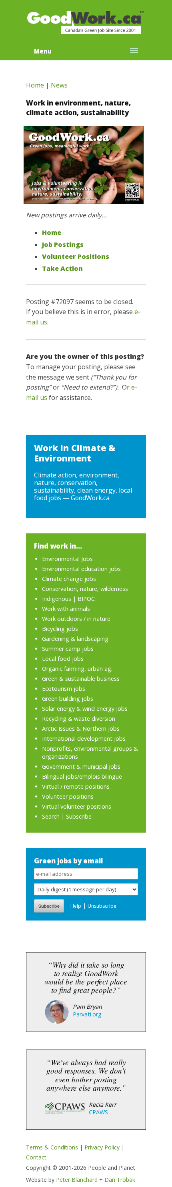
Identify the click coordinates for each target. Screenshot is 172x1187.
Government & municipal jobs (81, 766)
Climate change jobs (69, 579)
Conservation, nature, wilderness (85, 589)
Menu (43, 51)
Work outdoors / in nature (76, 618)
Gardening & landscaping (75, 638)
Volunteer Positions (75, 256)
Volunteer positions (68, 796)
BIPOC (86, 598)
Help (75, 906)
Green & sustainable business (81, 678)
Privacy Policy (102, 1147)
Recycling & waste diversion (78, 718)
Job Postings (63, 244)
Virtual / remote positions (76, 786)
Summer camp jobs (68, 648)
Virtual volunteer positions (76, 806)
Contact (36, 1157)
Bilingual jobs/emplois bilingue (82, 776)
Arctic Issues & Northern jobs (81, 728)
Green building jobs (67, 698)
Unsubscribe (102, 906)
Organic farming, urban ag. (77, 668)
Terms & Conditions (52, 1147)
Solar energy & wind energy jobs (85, 708)
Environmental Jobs (67, 559)
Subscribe (79, 816)
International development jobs (84, 738)
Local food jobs (63, 658)
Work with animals (66, 608)
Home (35, 85)
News (59, 85)
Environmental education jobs (81, 569)
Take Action (62, 268)
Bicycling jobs (60, 628)
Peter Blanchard (77, 1179)
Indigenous (56, 598)
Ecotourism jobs (63, 688)
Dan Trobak (119, 1179)
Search (51, 816)
